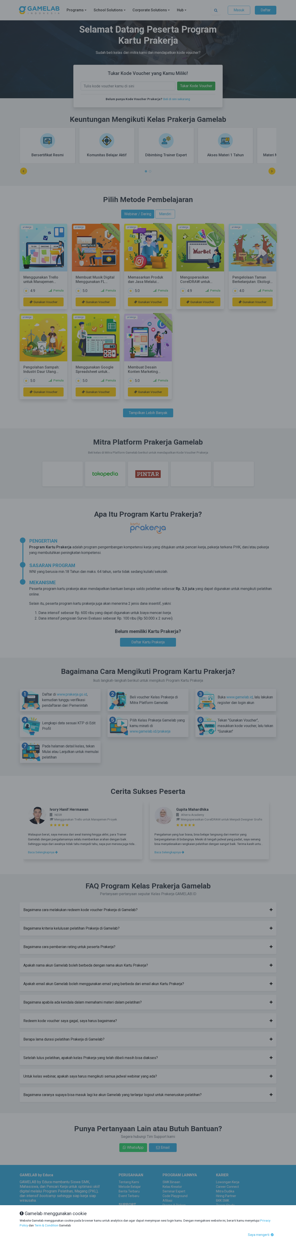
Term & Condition (46, 1225)
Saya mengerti (259, 1235)
